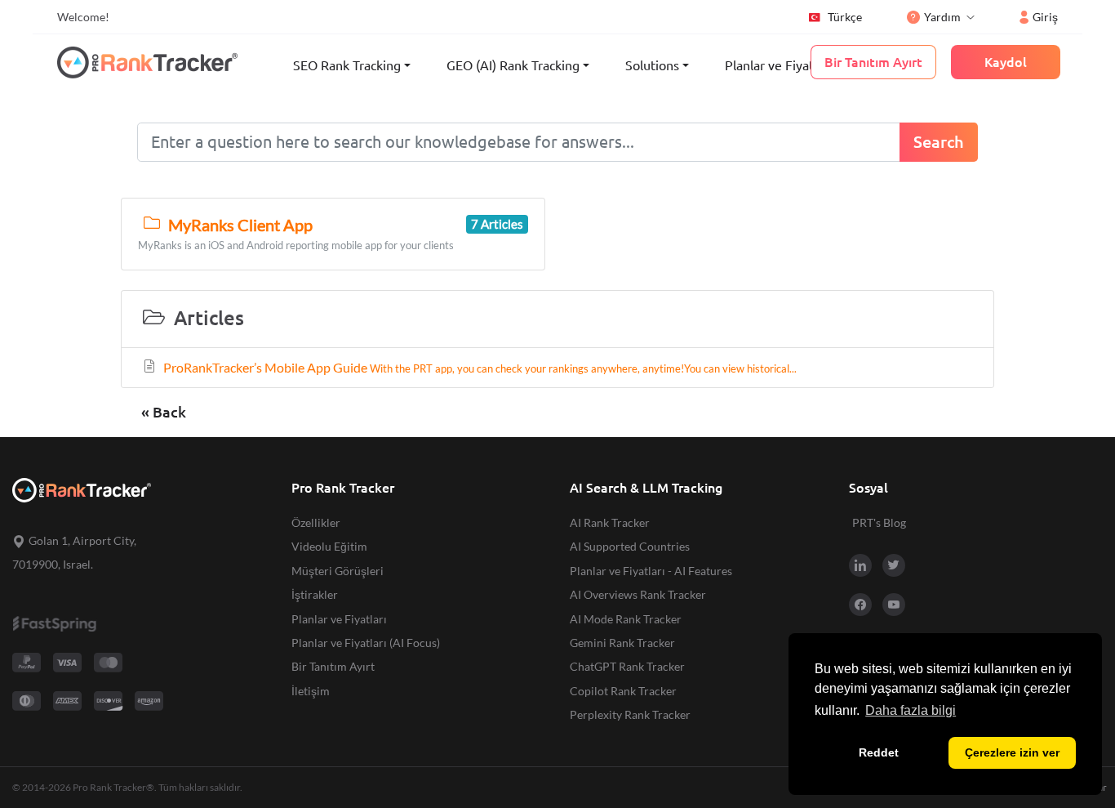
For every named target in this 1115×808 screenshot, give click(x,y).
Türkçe (845, 17)
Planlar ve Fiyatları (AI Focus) (365, 643)
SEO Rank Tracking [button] (347, 65)
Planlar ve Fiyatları (778, 65)
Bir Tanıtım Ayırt (333, 666)
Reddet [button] (879, 752)
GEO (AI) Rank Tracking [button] (513, 65)
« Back (163, 412)
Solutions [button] (652, 65)
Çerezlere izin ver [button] (1012, 752)
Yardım (942, 17)
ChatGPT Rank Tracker (627, 666)
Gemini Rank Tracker (622, 643)
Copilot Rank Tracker (623, 691)
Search (938, 141)
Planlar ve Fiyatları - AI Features (651, 571)
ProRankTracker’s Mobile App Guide (479, 367)
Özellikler (315, 522)
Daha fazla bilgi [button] (910, 710)
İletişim (310, 691)
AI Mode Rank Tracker (626, 619)
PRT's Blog (879, 522)
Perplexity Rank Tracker (630, 714)
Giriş (1045, 17)
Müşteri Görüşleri (337, 571)
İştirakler (314, 594)
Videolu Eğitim (329, 546)
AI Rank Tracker (610, 522)
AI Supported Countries (630, 546)
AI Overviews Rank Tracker (638, 594)
